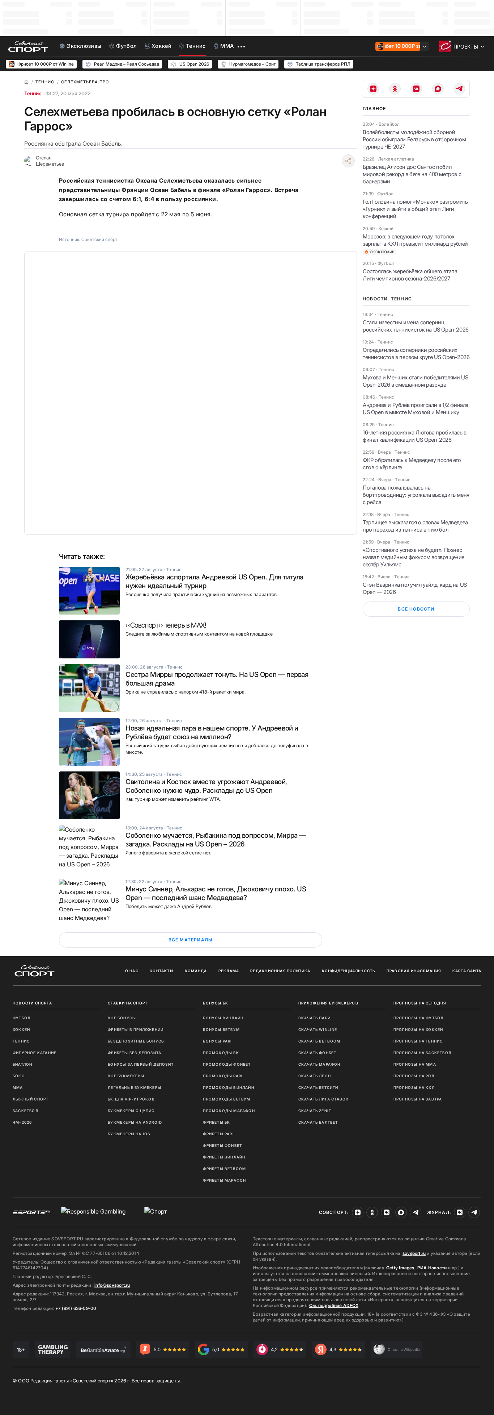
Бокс (19, 1076)
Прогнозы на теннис (418, 1041)
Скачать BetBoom (319, 1041)
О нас (132, 971)
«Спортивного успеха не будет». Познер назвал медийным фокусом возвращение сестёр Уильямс (413, 557)
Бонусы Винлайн (223, 1018)
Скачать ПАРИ (314, 1018)
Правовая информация (414, 971)
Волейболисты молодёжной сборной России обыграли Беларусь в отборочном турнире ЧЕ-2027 (414, 139)
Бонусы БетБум (221, 1029)
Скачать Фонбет (317, 1052)
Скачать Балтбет (318, 1122)
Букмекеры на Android (135, 1122)
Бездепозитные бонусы (136, 1041)
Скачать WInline (317, 1029)
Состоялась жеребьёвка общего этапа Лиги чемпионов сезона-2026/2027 (410, 275)
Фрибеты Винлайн (224, 1157)
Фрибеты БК (216, 1122)
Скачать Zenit (315, 1110)
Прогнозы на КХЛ (414, 1087)
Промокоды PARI (223, 1076)
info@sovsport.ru (112, 1285)
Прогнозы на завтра (417, 1099)
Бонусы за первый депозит (141, 1064)
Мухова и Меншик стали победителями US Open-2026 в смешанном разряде (415, 381)
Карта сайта (466, 971)
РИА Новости (432, 1267)
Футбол (21, 1018)
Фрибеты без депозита (134, 1052)
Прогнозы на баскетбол (422, 1052)
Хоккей (21, 1029)
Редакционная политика (280, 971)
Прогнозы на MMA (414, 1064)
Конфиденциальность (348, 971)
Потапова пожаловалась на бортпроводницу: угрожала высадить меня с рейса (416, 494)
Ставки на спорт (128, 1003)
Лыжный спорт (30, 1099)
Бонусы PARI (217, 1041)
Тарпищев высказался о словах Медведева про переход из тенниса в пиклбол (415, 526)
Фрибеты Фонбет (222, 1145)
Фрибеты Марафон (224, 1180)
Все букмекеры (126, 1076)
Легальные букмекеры (134, 1087)
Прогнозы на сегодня (419, 1003)
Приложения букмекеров (328, 1003)
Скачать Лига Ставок (323, 1099)
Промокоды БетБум (226, 1099)
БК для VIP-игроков (131, 1099)
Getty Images (400, 1267)
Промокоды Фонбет (227, 1064)
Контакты (162, 971)
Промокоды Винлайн (228, 1087)
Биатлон (22, 1064)
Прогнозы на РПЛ (413, 1076)
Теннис (33, 93)
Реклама (228, 971)
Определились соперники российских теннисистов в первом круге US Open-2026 (416, 353)
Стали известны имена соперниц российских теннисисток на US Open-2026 (416, 326)
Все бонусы (122, 1018)
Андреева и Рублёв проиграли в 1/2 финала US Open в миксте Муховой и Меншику (415, 408)
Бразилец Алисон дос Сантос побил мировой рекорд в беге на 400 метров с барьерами (412, 174)
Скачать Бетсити (318, 1087)
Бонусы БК (215, 1003)
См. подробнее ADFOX (333, 1305)
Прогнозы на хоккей (418, 1029)
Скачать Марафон (319, 1064)
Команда (196, 971)
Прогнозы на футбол (418, 1018)
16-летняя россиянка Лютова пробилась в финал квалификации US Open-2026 (415, 436)
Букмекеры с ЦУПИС (131, 1110)
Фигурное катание (34, 1052)
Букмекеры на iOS (129, 1134)
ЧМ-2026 (22, 1122)
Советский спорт (99, 239)
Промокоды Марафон (229, 1110)
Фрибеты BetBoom (224, 1168)
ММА (18, 1087)
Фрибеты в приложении (135, 1029)
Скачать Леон (314, 1076)
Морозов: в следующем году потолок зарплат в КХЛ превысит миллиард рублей (415, 240)
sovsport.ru (414, 1253)
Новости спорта (32, 1003)
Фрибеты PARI (218, 1134)
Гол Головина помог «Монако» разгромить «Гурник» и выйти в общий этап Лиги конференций (415, 209)
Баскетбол (25, 1110)
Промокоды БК (221, 1052)
